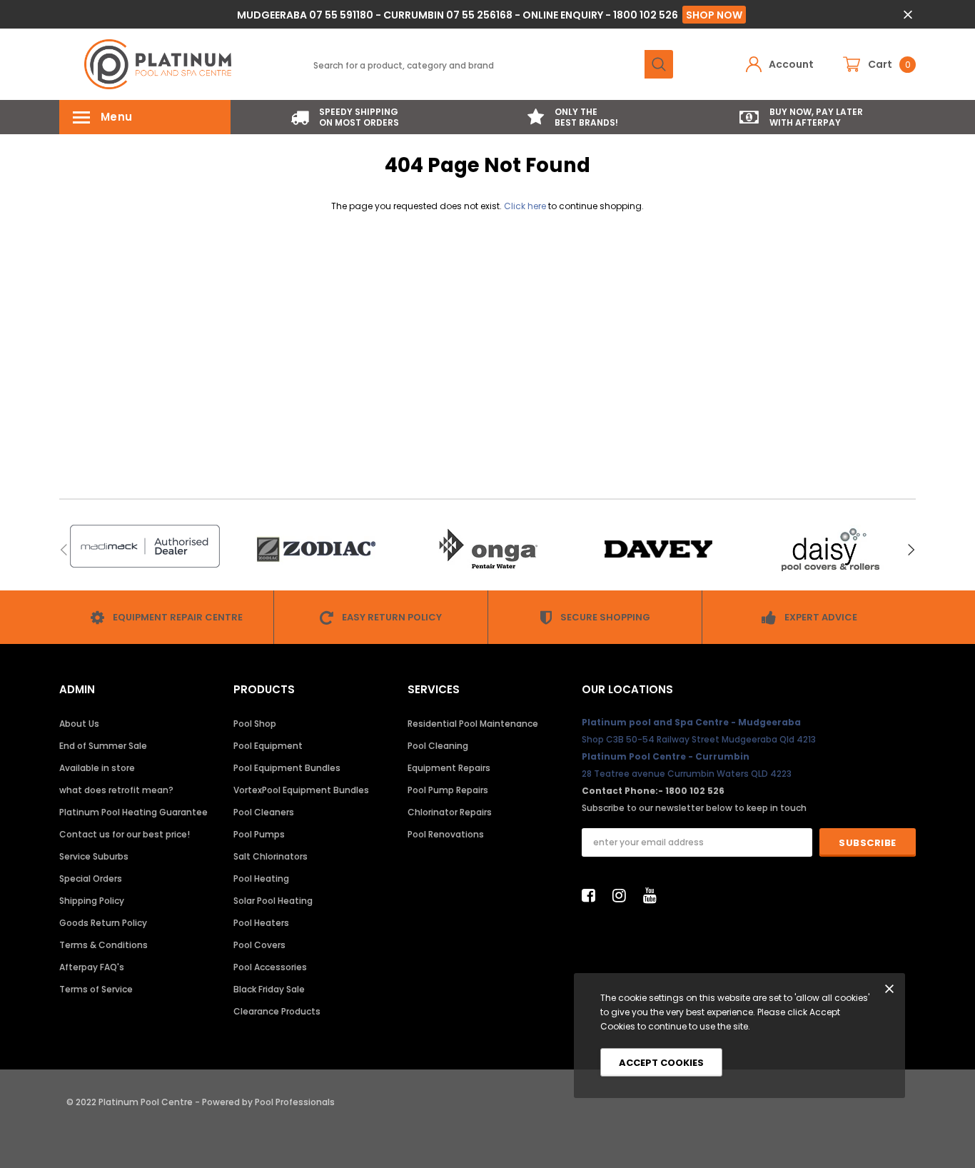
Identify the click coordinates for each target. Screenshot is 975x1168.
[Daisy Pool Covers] (830, 549)
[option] (345, 117)
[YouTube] (654, 895)
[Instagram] (623, 895)
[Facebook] (592, 895)
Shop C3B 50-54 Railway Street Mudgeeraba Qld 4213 (699, 739)
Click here (526, 206)
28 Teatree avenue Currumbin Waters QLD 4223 (687, 773)
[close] (907, 14)
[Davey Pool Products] (658, 549)
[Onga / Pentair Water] (487, 549)
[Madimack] (144, 546)
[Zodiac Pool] (316, 549)
